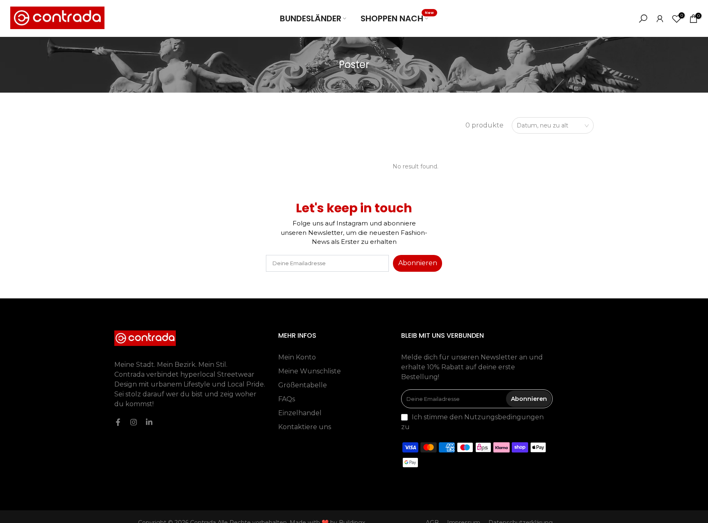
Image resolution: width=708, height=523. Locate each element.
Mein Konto (297, 357)
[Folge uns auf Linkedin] (149, 422)
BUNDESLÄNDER (310, 18)
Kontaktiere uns (304, 427)
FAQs (286, 399)
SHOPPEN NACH (397, 18)
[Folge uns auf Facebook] (118, 422)
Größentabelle (302, 385)
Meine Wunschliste (309, 371)
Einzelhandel (300, 413)
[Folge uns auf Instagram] (133, 422)
